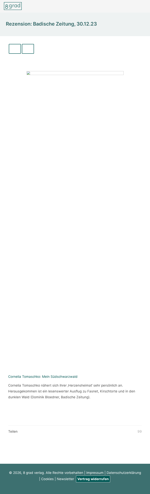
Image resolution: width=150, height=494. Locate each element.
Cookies (47, 479)
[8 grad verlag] (13, 6)
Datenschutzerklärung (124, 473)
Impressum (95, 473)
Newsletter (66, 479)
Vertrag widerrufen (93, 479)
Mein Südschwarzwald (60, 377)
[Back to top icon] (131, 486)
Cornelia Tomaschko (24, 377)
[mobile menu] (143, 6)
